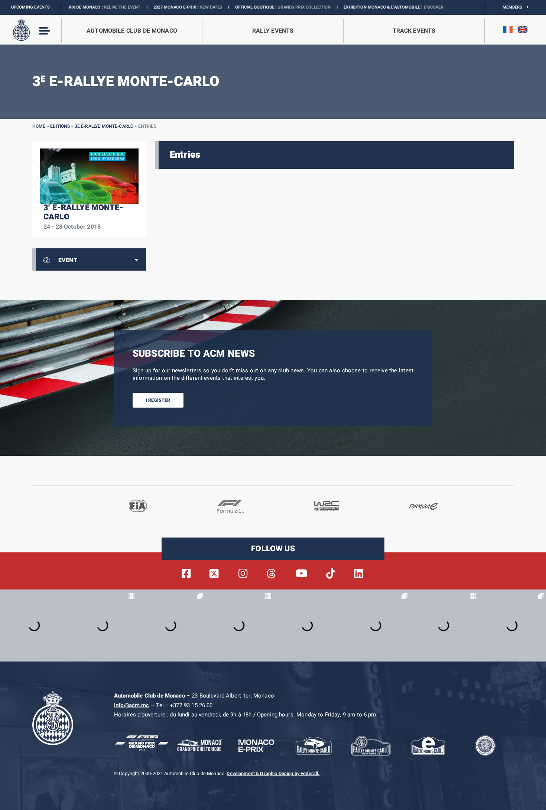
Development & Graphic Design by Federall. (273, 773)
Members (515, 7)
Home (39, 126)
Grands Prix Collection (263, 7)
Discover (392, 7)
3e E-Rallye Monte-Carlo (104, 126)
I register (158, 400)
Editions (60, 126)
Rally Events (273, 30)
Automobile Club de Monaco (132, 30)
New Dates (170, 7)
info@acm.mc (131, 705)
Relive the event (81, 7)
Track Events (414, 30)
